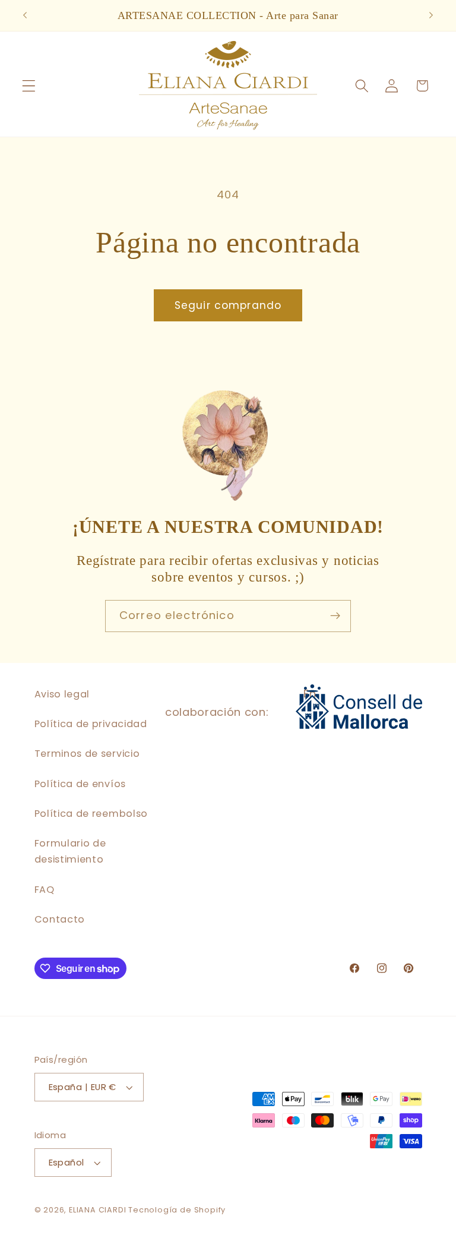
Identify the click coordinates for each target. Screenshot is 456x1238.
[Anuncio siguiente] (431, 15)
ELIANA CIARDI (98, 1210)
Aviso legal (62, 694)
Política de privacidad (90, 724)
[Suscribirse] (335, 616)
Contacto (60, 919)
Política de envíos (80, 784)
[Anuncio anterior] (25, 15)
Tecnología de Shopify (177, 1210)
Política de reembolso (91, 813)
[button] (29, 86)
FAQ (44, 889)
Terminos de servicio (87, 753)
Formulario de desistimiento (70, 851)
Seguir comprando (228, 305)
